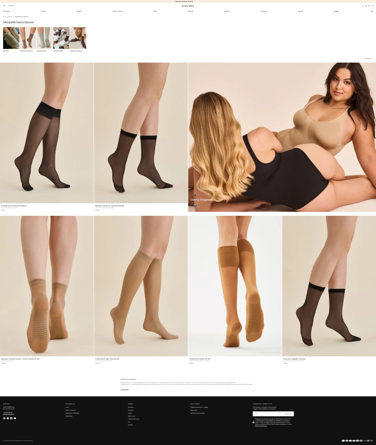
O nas (67, 407)
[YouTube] (15, 418)
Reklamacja (131, 416)
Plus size (300, 11)
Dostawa (130, 407)
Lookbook (11, 6)
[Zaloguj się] (366, 6)
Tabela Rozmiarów (133, 419)
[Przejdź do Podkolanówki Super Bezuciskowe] (141, 286)
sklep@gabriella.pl (8, 414)
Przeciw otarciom (117, 11)
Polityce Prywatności (261, 426)
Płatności (130, 410)
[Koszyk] (372, 6)
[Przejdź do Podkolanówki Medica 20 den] (235, 286)
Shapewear (69, 416)
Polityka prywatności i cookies (199, 407)
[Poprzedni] (3, 38)
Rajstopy (227, 11)
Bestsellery (6, 11)
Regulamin (193, 410)
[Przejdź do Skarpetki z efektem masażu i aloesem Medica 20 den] (47, 286)
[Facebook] (11, 418)
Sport (155, 11)
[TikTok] (4, 418)
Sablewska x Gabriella (72, 413)
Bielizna (79, 11)
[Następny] (372, 38)
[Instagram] (8, 418)
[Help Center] (369, 6)
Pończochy (263, 11)
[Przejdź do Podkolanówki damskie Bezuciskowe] (47, 133)
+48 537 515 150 (8, 412)
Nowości (43, 11)
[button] (363, 6)
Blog (4, 6)
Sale (371, 11)
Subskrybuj (288, 414)
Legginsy (336, 11)
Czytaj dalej (124, 389)
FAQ (129, 422)
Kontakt (130, 425)
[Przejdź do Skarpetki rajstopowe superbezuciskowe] (141, 133)
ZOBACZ (195, 205)
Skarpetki (190, 11)
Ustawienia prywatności (197, 413)
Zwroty (130, 413)
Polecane (367, 58)
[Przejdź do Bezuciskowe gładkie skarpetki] (329, 286)
